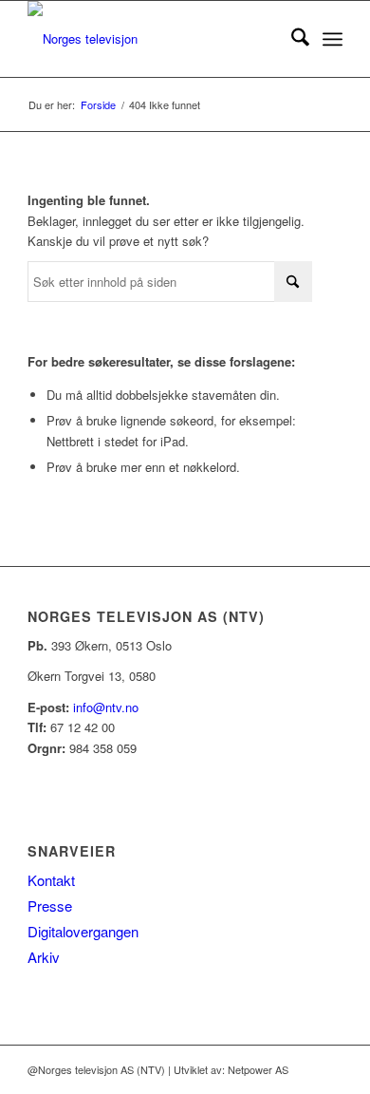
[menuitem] (290, 39)
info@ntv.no (106, 707)
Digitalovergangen (83, 931)
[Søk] (290, 39)
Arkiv (44, 957)
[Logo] (153, 39)
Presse (50, 905)
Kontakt (51, 880)
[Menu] (332, 39)
